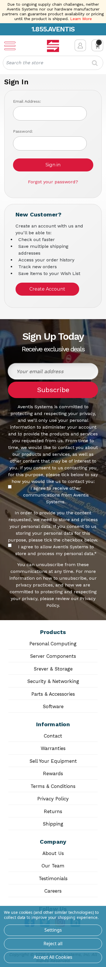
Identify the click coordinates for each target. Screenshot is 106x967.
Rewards (53, 773)
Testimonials (53, 878)
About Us (53, 853)
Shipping (53, 824)
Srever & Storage (53, 669)
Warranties (53, 748)
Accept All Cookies (53, 957)
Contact (53, 736)
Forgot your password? (53, 181)
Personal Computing (53, 643)
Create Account (47, 289)
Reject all (53, 943)
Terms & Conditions (53, 786)
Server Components (53, 656)
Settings (53, 930)
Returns (53, 811)
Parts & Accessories (53, 694)
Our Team (53, 866)
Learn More (81, 18)
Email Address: (27, 101)
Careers (53, 891)
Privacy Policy (53, 798)
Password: (23, 131)
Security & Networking (53, 681)
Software (53, 706)
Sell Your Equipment (53, 761)
